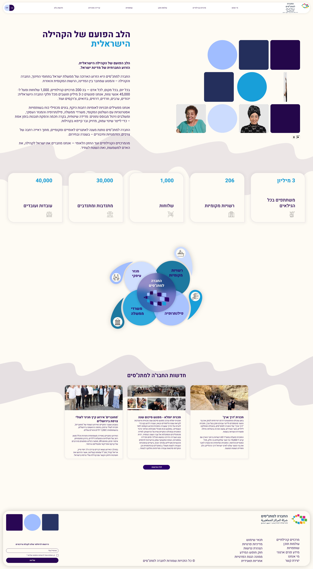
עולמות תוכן (291, 544)
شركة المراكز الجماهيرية (290, 10)
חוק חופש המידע (251, 552)
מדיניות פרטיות (252, 544)
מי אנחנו (293, 556)
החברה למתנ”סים (274, 516)
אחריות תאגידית (252, 561)
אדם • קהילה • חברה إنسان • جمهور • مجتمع (290, 12)
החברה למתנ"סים (156, 283)
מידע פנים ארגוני (288, 552)
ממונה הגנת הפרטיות (249, 557)
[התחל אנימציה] (298, 137)
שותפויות (293, 548)
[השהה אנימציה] (294, 137)
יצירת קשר (292, 561)
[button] (94, 7)
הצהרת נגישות (253, 548)
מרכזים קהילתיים (287, 540)
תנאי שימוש (254, 540)
